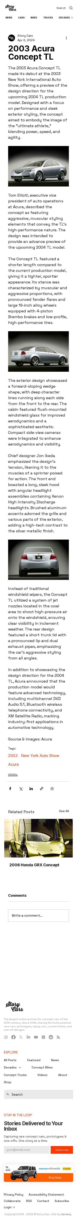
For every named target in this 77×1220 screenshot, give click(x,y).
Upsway (66, 1214)
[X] (21, 1037)
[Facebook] (13, 1037)
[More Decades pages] (72, 18)
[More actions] (66, 38)
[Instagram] (6, 1037)
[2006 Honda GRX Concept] (38, 838)
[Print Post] (52, 789)
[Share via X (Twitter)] (21, 789)
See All (64, 811)
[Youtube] (36, 1037)
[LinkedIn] (28, 1037)
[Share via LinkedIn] (31, 789)
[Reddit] (51, 1037)
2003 (13, 755)
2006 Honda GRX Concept (34, 865)
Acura (13, 764)
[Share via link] (42, 789)
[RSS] (58, 1037)
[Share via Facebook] (10, 789)
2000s (13, 775)
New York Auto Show (40, 755)
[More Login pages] (14, 1207)
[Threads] (43, 1037)
